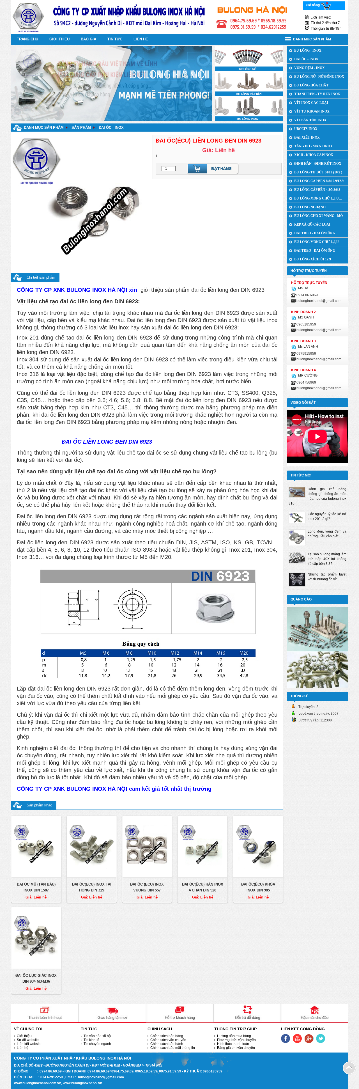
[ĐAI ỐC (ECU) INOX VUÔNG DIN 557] (147, 847)
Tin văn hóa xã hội (98, 1036)
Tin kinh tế (91, 1040)
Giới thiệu (59, 39)
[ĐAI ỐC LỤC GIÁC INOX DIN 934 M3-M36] (36, 938)
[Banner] (179, 17)
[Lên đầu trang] (349, 1068)
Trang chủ (27, 39)
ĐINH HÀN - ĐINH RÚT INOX (317, 164)
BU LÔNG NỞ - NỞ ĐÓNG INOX (319, 77)
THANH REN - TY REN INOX (317, 94)
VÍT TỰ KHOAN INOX (312, 111)
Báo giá (88, 39)
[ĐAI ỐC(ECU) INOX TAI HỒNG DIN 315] (91, 847)
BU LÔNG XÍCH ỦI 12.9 (312, 259)
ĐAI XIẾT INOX (307, 137)
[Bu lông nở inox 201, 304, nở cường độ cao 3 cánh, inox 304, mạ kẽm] (249, 59)
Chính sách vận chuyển (168, 1040)
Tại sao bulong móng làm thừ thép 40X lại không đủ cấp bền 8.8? (327, 559)
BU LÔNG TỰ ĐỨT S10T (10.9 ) (318, 172)
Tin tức (114, 39)
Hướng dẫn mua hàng (234, 1036)
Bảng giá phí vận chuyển (236, 1048)
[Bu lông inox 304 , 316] (249, 108)
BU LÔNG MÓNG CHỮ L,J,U (316, 242)
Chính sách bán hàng (166, 1036)
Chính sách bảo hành (166, 1044)
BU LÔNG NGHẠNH (310, 207)
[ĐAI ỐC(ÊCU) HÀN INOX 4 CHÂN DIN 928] (202, 847)
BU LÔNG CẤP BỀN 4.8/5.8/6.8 (317, 190)
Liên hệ (22, 1048)
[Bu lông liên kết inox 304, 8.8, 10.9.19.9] (249, 83)
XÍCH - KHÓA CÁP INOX (313, 155)
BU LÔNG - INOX (307, 50)
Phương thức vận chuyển (236, 1040)
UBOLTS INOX (305, 129)
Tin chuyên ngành (97, 1044)
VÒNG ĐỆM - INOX (309, 68)
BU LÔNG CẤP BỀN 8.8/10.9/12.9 (319, 181)
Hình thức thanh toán (233, 1044)
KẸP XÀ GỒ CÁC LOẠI (312, 224)
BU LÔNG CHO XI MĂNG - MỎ (318, 216)
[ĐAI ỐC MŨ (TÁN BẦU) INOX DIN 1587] (36, 847)
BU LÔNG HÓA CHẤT (311, 85)
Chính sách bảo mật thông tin (172, 1048)
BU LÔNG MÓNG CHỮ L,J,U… (318, 198)
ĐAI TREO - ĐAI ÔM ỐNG (314, 233)
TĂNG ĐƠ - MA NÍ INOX (313, 146)
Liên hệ (141, 39)
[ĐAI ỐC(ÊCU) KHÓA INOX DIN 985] (258, 847)
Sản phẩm (81, 127)
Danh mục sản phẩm (44, 127)
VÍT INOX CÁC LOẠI (311, 103)
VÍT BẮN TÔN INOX (310, 120)
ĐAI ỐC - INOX (111, 127)
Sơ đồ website (28, 1040)
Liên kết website (29, 1044)
